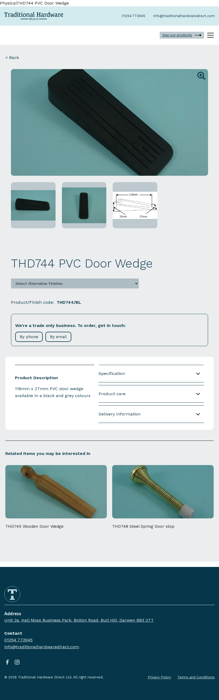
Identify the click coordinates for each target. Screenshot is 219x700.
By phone (29, 336)
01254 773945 (18, 639)
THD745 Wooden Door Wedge (34, 526)
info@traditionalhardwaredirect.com (41, 646)
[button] (209, 35)
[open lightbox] (109, 122)
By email (58, 336)
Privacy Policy (159, 677)
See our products (177, 35)
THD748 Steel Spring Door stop (143, 526)
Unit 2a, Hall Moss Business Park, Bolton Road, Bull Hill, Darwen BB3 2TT (79, 620)
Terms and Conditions (196, 677)
